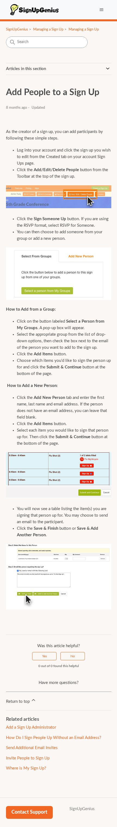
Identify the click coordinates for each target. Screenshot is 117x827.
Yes (44, 656)
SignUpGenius (17, 29)
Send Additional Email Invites (32, 748)
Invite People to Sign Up (28, 758)
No (72, 656)
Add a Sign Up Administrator (31, 727)
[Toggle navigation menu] (101, 9)
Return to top (18, 701)
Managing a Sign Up (48, 29)
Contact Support (29, 812)
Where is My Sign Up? (26, 768)
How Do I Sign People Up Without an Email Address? (53, 738)
